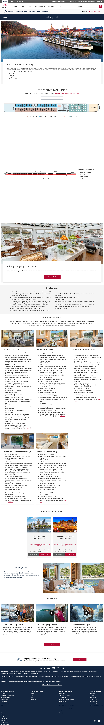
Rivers (5, 1)
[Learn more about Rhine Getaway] (39, 525)
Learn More (33, 554)
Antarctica (92, 693)
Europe (32, 693)
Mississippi (33, 699)
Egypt (32, 697)
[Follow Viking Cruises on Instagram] (95, 721)
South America (62, 701)
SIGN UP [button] (79, 660)
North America (63, 697)
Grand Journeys (63, 713)
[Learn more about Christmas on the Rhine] (65, 525)
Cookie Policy (4, 722)
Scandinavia (62, 693)
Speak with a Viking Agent (7, 695)
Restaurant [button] (74, 117)
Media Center (4, 707)
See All (52, 644)
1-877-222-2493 (94, 12)
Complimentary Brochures (58, 1)
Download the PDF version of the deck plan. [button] (67, 93)
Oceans (11, 1)
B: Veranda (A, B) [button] (33, 117)
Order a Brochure (5, 697)
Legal (2, 716)
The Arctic (92, 695)
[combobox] (52, 98)
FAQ (2, 705)
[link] (15, 6)
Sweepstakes (4, 701)
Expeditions (19, 1)
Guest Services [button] (59, 117)
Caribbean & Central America (66, 699)
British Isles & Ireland (64, 695)
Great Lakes (93, 697)
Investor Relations (5, 711)
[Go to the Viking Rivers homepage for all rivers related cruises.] (5, 6)
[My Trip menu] (56, 6)
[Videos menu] (65, 6)
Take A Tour (52, 276)
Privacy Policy (4, 720)
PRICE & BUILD (45, 554)
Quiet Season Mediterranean (66, 705)
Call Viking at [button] (85, 1)
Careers (3, 713)
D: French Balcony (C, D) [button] (46, 117)
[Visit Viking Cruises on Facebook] (91, 721)
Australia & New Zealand (65, 709)
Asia (32, 695)
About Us (3, 709)
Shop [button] (66, 117)
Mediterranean (63, 703)
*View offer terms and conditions (52, 685)
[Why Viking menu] (47, 6)
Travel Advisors (5, 703)
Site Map (3, 714)
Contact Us (3, 693)
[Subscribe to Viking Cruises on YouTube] (99, 721)
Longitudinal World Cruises (96, 705)
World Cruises (62, 711)
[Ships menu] (33, 6)
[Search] (100, 6)
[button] (49, 531)
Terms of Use (4, 718)
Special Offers (4, 699)
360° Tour (28, 429)
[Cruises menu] (20, 6)
